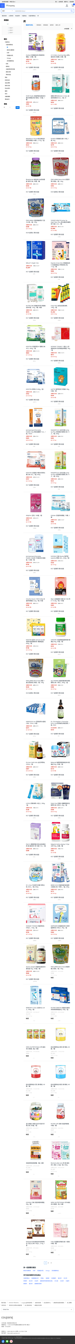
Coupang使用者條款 (26, 1302)
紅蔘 (8, 53)
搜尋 (17, 107)
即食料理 (7, 80)
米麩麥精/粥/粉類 (10, 69)
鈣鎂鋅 (25, 1281)
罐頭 (6, 91)
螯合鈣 (31, 1283)
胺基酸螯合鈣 (35, 1278)
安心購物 (69, 1302)
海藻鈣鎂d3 (26, 1278)
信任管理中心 (47, 1302)
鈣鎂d (42, 1278)
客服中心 (66, 1)
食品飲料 (17, 16)
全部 (3, 11)
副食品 (7, 66)
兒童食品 (24, 16)
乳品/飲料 (7, 88)
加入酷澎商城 (28, 1305)
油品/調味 (7, 83)
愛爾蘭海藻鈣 (38, 1283)
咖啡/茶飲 (7, 85)
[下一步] (54, 1262)
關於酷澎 (3, 1302)
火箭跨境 (11, 16)
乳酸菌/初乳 (10, 55)
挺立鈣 (31, 1281)
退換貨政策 (38, 1302)
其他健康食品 (10, 61)
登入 (56, 1)
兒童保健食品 (32, 16)
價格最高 (45, 25)
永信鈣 (36, 1281)
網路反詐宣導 (38, 1305)
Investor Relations (14, 1302)
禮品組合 (7, 99)
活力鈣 (65, 1278)
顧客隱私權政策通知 (59, 1302)
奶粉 (7, 64)
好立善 (56, 1281)
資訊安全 (3, 1305)
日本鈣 (62, 1281)
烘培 (6, 94)
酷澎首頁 (4, 16)
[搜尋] (72, 11)
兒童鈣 (67, 1281)
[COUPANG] (7, 1318)
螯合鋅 (60, 1278)
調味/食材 (8, 72)
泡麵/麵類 (7, 96)
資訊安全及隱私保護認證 (15, 1305)
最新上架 (58, 25)
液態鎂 (47, 1278)
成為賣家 (72, 1)
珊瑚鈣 (25, 1283)
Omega (9, 58)
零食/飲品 (8, 74)
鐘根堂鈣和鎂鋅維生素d (46, 1281)
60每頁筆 (66, 29)
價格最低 (39, 25)
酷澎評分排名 (29, 25)
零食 (6, 77)
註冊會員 (61, 1)
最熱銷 (52, 25)
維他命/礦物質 (10, 50)
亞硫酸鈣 (53, 1278)
